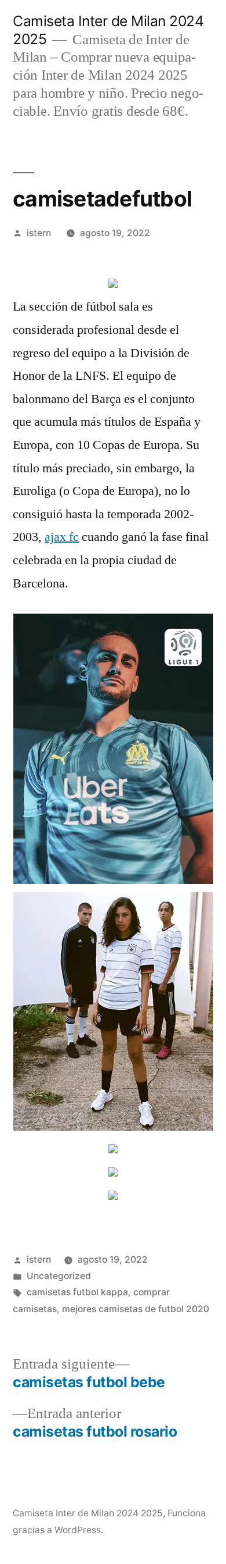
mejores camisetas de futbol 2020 (135, 1308)
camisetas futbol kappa (77, 1292)
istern (39, 232)
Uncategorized (59, 1275)
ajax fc (62, 537)
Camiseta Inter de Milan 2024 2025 (88, 1513)
